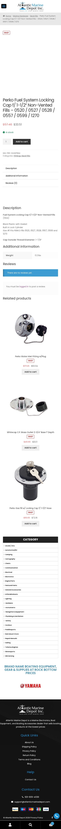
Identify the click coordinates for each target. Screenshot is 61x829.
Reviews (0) (11, 183)
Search (30, 825)
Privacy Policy (29, 751)
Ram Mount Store (12, 634)
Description (11, 168)
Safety (8, 621)
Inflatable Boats (11, 594)
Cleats (7, 563)
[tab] (30, 168)
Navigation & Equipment (14, 612)
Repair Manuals (11, 638)
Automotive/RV (11, 550)
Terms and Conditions (29, 759)
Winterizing (9, 656)
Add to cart (22, 141)
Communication (11, 568)
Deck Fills (34, 16)
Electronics (9, 577)
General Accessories (13, 590)
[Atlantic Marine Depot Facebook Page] (52, 817)
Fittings (17, 156)
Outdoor (8, 625)
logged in (24, 286)
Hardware (9, 603)
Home (8, 16)
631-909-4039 (32, 797)
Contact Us (30, 779)
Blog (29, 763)
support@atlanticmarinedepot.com (32, 801)
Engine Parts (10, 581)
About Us (29, 742)
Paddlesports (10, 630)
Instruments (10, 607)
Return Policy (29, 755)
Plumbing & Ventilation (14, 616)
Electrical (8, 572)
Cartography (10, 559)
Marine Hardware (20, 16)
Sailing (7, 643)
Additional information (17, 175)
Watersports (10, 652)
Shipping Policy (29, 746)
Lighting (8, 599)
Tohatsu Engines (11, 647)
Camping (8, 554)
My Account (10, 825)
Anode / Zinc (10, 546)
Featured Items (11, 585)
